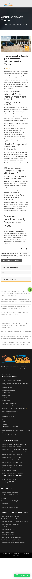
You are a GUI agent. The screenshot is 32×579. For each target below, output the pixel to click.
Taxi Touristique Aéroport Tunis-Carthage (13, 473)
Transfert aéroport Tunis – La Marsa (11, 457)
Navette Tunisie (5, 366)
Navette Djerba (6, 400)
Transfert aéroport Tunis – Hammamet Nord (14, 452)
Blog (3, 419)
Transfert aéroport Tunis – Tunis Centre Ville (14, 444)
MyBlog (10, 24)
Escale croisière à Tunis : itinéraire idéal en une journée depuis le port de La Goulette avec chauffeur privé (14, 325)
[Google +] (27, 249)
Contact (4, 421)
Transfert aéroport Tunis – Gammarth (12, 454)
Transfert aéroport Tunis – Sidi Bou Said (12, 446)
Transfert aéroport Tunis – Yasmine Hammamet (14, 449)
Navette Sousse (6, 395)
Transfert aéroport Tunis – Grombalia (12, 465)
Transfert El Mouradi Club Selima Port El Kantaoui (14, 521)
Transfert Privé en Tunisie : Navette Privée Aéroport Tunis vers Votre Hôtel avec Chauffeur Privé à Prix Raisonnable (15, 286)
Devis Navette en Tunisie (9, 403)
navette (8, 67)
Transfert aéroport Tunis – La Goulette (12, 460)
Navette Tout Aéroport (8, 416)
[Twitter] (24, 249)
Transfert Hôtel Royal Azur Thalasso (11, 537)
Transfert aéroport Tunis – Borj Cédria (12, 462)
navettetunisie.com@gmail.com (10, 492)
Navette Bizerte (6, 398)
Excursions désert (6, 413)
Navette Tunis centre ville (8, 390)
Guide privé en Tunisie (8, 467)
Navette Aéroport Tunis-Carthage (11, 380)
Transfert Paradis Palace (7, 532)
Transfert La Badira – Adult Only (10, 524)
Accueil (5, 24)
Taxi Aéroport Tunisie (8, 482)
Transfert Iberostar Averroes (9, 527)
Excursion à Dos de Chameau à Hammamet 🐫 (14, 408)
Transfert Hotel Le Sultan (8, 529)
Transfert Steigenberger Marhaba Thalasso (13, 542)
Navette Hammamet (7, 387)
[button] (22, 575)
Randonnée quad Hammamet (10, 411)
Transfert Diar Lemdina (7, 534)
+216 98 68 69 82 (13, 494)
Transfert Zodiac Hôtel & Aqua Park (11, 540)
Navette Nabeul (6, 392)
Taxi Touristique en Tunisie (9, 479)
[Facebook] (21, 249)
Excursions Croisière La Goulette (11, 435)
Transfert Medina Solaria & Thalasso (11, 519)
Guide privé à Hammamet (9, 470)
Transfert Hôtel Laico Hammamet (10, 516)
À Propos (4, 424)
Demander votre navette (11, 260)
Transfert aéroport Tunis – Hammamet (12, 406)
